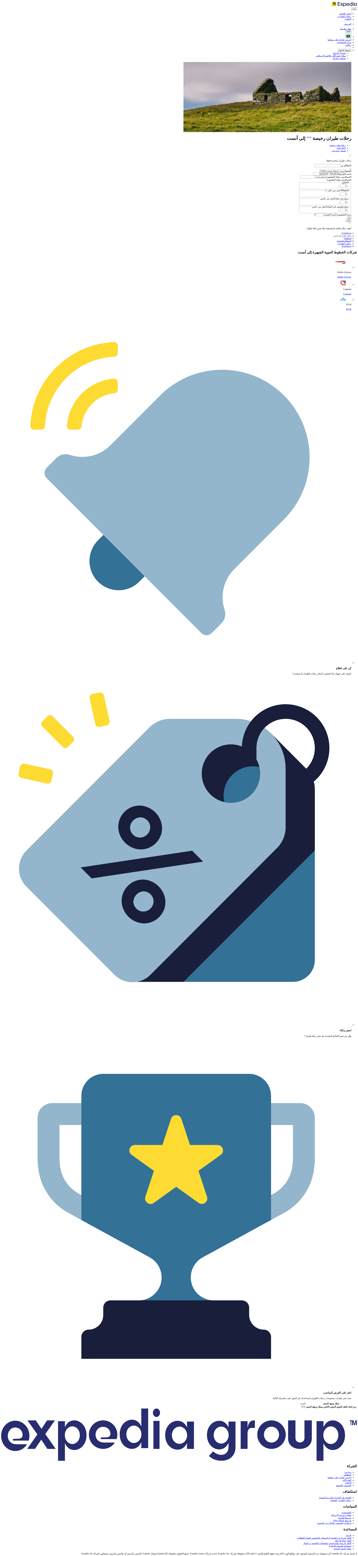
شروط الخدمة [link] (344, 1518)
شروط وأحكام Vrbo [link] (342, 1520)
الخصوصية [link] (346, 1512)
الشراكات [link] (346, 1480)
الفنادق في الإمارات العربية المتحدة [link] (335, 1497)
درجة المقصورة (344, 214)
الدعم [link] (348, 1535)
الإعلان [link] (348, 1483)
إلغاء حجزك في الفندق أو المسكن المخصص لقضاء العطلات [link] (324, 1538)
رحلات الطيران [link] (344, 243)
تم (349, 218)
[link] (327, 13)
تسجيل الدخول (344, 50)
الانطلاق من (346, 165)
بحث (348, 220)
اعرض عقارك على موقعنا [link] (339, 1477)
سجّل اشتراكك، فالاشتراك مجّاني (331, 56)
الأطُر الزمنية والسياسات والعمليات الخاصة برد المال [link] (327, 1543)
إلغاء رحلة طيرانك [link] (343, 1540)
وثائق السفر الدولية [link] (342, 1548)
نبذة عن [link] (347, 1472)
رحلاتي (348, 45)
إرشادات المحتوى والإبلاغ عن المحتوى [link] (334, 1523)
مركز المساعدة (344, 42)
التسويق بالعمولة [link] (343, 1485)
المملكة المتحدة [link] (344, 241)
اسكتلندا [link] (347, 238)
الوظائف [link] (347, 1475)
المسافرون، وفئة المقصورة (338, 177)
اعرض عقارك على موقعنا (339, 40)
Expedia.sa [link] (346, 233)
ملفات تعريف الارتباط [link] (341, 1515)
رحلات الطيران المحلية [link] (340, 1500)
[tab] (337, 145)
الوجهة (348, 171)
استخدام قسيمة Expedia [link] (340, 1546)
